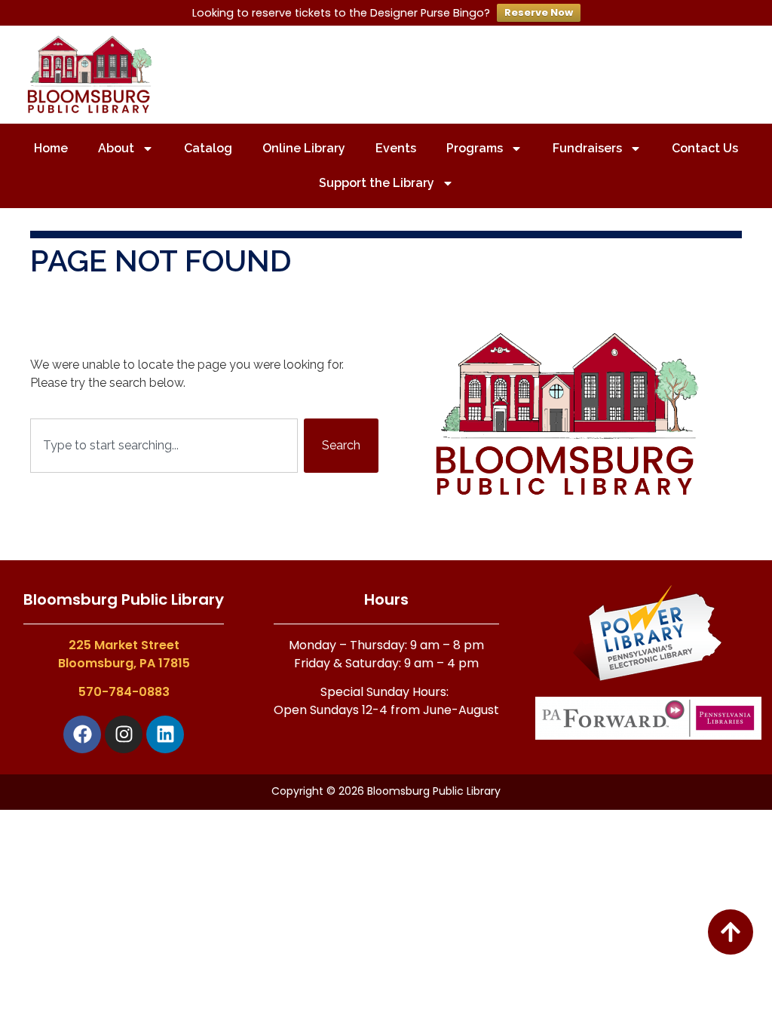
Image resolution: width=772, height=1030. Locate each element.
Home (51, 148)
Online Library (303, 148)
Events (395, 148)
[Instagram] (123, 734)
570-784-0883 (124, 691)
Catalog (208, 148)
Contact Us (705, 148)
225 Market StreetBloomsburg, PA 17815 (124, 654)
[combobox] (164, 445)
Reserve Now (538, 12)
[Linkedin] (165, 734)
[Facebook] (82, 734)
